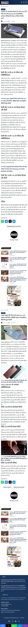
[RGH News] (5, 2)
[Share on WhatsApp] (2, 221)
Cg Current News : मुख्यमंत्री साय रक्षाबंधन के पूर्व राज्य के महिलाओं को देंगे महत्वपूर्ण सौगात (18, 259)
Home (3, 6)
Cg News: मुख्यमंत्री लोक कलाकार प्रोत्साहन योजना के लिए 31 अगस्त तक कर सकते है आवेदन (18, 252)
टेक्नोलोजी (6, 6)
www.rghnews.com (5, 580)
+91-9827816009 (4, 606)
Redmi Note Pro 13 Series (14, 226)
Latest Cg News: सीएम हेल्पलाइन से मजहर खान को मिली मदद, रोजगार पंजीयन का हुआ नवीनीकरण (18, 265)
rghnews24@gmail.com (6, 604)
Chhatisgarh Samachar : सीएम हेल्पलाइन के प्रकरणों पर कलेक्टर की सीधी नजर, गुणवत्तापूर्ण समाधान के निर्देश (18, 272)
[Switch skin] (21, 2)
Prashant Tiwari (5, 21)
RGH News (22, 618)
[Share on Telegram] (13, 221)
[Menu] (26, 2)
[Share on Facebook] (6, 221)
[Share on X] (10, 221)
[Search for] (24, 2)
